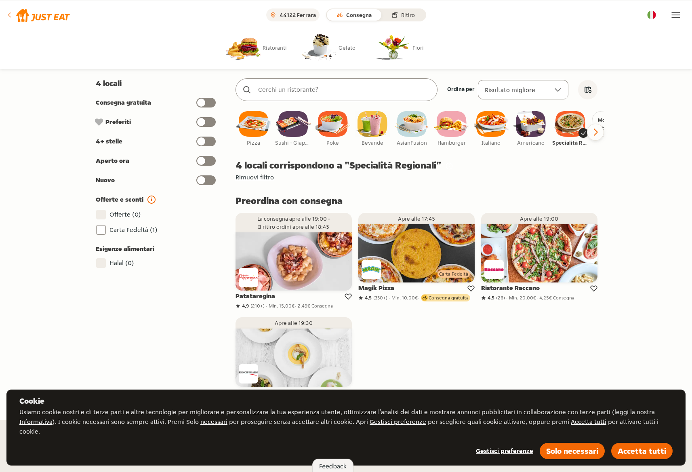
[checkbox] (254, 129)
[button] (38, 14)
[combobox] (344, 90)
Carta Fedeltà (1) (133, 229)
